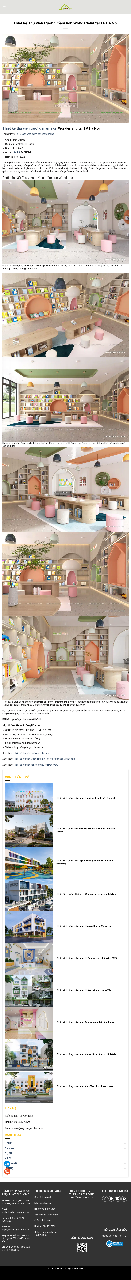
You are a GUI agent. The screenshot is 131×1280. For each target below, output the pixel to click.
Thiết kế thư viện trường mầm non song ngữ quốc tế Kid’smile (44, 759)
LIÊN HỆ (9, 1168)
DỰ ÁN (8, 1153)
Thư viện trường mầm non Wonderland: (34, 134)
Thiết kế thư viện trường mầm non (29, 128)
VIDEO (8, 1158)
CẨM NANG (11, 1163)
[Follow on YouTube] (124, 1199)
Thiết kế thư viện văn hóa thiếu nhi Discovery (36, 764)
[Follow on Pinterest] (111, 1199)
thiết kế (16, 152)
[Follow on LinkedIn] (118, 1199)
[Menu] (4, 7)
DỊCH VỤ (9, 1148)
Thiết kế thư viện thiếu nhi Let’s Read (32, 753)
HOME (8, 1143)
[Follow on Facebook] (105, 1199)
